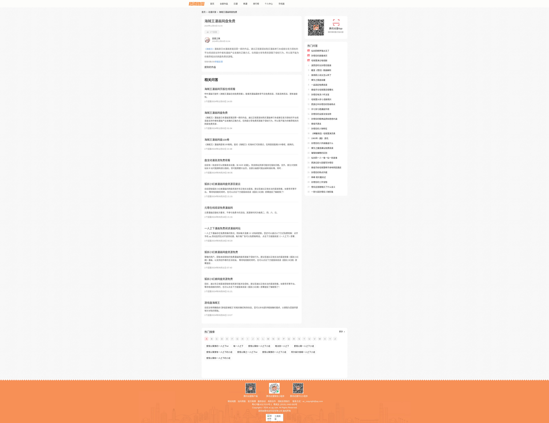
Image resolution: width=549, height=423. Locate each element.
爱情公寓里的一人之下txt (217, 346)
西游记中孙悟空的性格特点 (323, 104)
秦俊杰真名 (316, 124)
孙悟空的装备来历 (319, 56)
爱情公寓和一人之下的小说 (218, 358)
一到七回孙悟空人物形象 (322, 192)
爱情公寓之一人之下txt (247, 352)
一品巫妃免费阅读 (319, 85)
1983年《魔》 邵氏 (319, 138)
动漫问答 (212, 12)
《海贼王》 (209, 49)
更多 (341, 331)
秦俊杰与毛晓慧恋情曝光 (322, 90)
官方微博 (252, 401)
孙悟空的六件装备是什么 (322, 143)
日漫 (236, 4)
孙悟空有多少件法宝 (320, 94)
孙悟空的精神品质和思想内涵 (324, 119)
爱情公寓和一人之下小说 (259, 346)
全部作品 (224, 4)
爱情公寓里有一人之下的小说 (219, 352)
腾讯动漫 (196, 3)
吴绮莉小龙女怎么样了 (321, 75)
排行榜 (256, 4)
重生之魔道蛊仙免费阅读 (322, 148)
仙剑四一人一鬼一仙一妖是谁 (324, 158)
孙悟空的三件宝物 (319, 182)
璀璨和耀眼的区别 (319, 153)
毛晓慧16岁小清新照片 (321, 99)
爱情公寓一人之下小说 (304, 346)
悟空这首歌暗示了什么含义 (323, 187)
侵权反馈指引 (284, 401)
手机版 (282, 4)
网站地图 (232, 401)
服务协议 (262, 401)
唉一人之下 (238, 346)
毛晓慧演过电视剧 (319, 60)
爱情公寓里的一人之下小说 (274, 352)
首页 (212, 4)
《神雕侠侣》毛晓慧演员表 (323, 133)
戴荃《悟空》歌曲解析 (321, 70)
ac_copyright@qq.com (313, 401)
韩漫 (245, 4)
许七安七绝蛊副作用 (320, 109)
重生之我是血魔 (318, 80)
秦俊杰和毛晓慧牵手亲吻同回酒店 (326, 167)
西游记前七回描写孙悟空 (322, 163)
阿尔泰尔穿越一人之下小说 (303, 352)
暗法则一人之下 (282, 346)
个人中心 (269, 4)
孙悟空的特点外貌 (319, 172)
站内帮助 (242, 401)
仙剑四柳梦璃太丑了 (320, 51)
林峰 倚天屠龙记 (318, 177)
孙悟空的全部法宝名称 (321, 114)
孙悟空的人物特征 (319, 128)
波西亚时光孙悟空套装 (321, 65)
